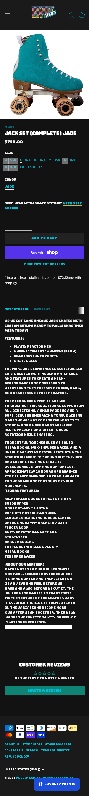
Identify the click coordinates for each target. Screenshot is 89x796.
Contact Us (14, 750)
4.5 (13, 160)
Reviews (42, 309)
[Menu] (7, 15)
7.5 (57, 160)
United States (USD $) (22, 769)
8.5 (73, 160)
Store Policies (58, 744)
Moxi (9, 127)
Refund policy (17, 756)
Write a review (44, 690)
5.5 (28, 160)
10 (22, 167)
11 (41, 167)
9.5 (13, 167)
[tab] (19, 309)
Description (17, 309)
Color (10, 179)
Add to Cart (44, 238)
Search (32, 750)
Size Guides (32, 744)
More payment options (44, 264)
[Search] (71, 16)
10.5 (31, 167)
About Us (12, 744)
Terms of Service (55, 750)
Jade (9, 187)
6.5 (43, 160)
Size (9, 153)
